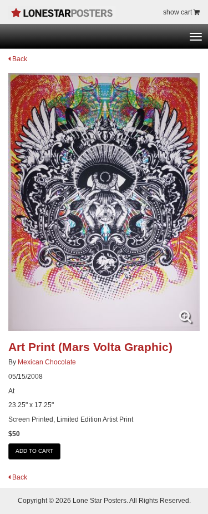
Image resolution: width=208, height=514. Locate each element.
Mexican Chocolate (47, 362)
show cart (178, 12)
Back (19, 59)
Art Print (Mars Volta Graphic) (90, 346)
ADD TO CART (34, 451)
